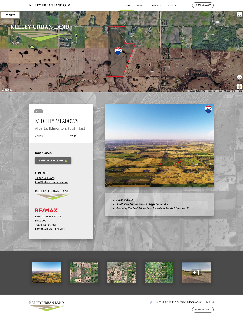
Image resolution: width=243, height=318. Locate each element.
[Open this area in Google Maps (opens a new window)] (7, 90)
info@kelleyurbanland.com (51, 182)
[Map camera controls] (239, 77)
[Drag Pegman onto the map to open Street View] (239, 86)
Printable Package (51, 160)
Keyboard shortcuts (197, 91)
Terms (239, 91)
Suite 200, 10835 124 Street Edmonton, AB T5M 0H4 (184, 302)
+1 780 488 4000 (203, 5)
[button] (118, 51)
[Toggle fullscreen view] (239, 14)
